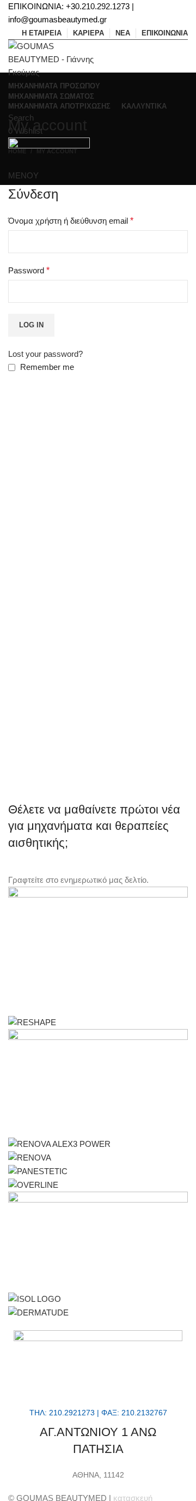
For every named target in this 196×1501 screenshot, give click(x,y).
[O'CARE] (98, 1241)
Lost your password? (45, 353)
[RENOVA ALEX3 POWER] (59, 1143)
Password (29, 270)
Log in (31, 325)
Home (17, 151)
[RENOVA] (29, 1157)
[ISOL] (34, 1298)
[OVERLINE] (33, 1184)
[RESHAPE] (32, 1021)
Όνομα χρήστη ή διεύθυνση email (70, 220)
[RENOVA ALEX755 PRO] (98, 1082)
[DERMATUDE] (38, 1312)
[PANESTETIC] (38, 1170)
